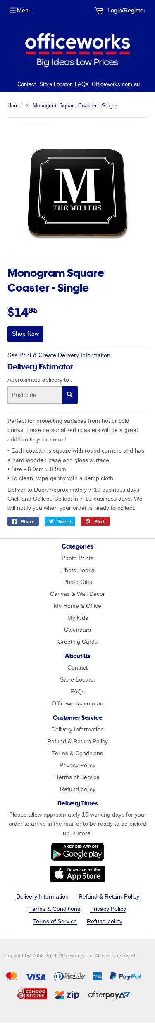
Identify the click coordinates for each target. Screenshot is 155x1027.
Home (14, 106)
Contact (26, 84)
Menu (24, 10)
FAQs (81, 84)
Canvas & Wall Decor (77, 594)
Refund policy (77, 789)
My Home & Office (77, 605)
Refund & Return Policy (77, 741)
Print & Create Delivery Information (64, 355)
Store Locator (55, 84)
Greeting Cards (77, 641)
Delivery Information (77, 729)
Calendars (77, 629)
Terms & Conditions (77, 753)
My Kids (77, 617)
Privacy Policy (77, 765)
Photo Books (77, 570)
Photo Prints (77, 558)
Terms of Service (78, 777)
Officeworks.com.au (116, 84)
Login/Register (125, 10)
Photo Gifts (77, 582)
